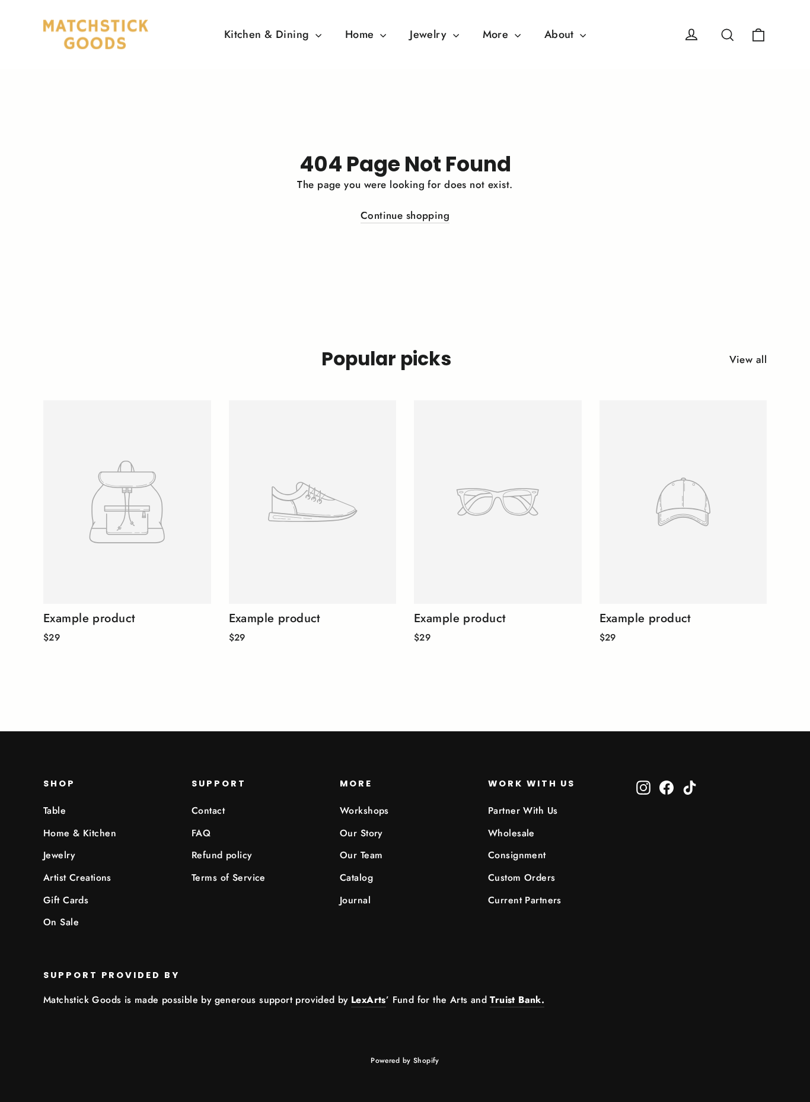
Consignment (517, 855)
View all (748, 359)
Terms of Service (229, 877)
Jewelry (429, 34)
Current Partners (525, 900)
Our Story (361, 833)
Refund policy (222, 855)
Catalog (356, 877)
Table (54, 810)
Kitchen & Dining (268, 34)
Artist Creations (77, 877)
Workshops (364, 810)
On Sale (61, 922)
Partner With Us (522, 810)
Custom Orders (522, 877)
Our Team (361, 855)
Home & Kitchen (79, 833)
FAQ (201, 833)
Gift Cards (65, 900)
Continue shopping (405, 215)
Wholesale (511, 833)
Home (361, 34)
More (497, 34)
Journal (355, 900)
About (561, 34)
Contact (208, 810)
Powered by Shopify (405, 1060)
